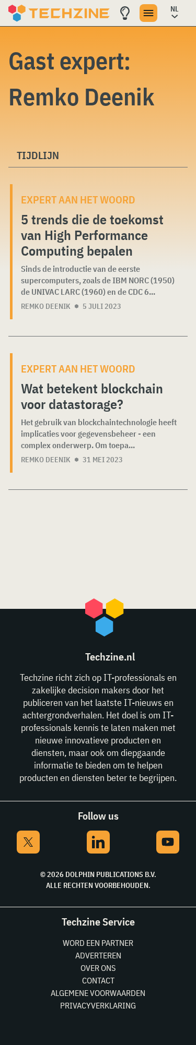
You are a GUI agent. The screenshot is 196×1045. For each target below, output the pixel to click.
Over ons (98, 968)
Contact (98, 980)
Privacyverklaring (98, 1005)
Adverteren (98, 955)
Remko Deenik (46, 306)
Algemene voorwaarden (98, 993)
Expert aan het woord (78, 200)
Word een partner (98, 943)
